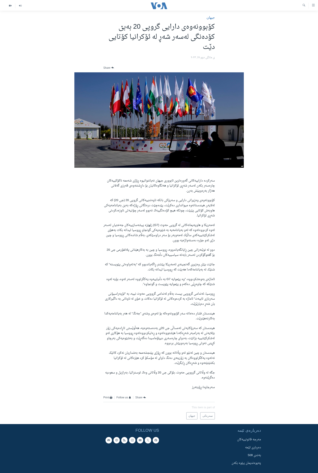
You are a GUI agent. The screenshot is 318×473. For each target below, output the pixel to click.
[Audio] (20, 5)
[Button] (108, 67)
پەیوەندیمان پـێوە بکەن (246, 463)
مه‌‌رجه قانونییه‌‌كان (249, 439)
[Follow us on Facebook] (156, 440)
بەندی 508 (254, 455)
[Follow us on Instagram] (132, 440)
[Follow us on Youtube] (140, 440)
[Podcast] (116, 440)
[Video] (10, 5)
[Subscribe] (109, 440)
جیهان (211, 17)
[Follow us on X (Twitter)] (148, 440)
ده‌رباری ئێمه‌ (253, 447)
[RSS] (124, 440)
